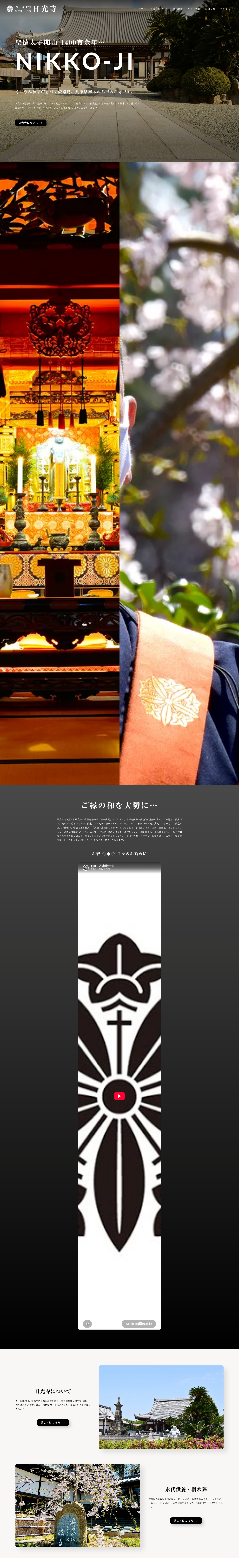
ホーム (142, 9)
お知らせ (210, 9)
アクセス (225, 9)
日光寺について (159, 9)
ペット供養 (194, 9)
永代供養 (178, 9)
